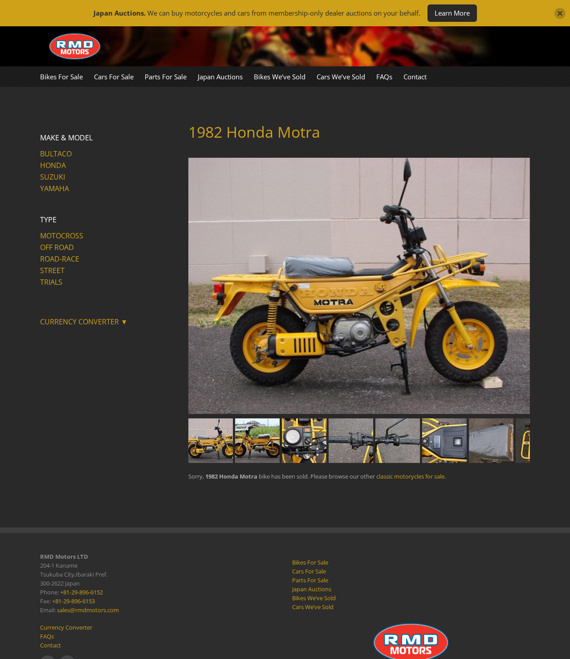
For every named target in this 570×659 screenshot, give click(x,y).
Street (52, 270)
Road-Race (59, 259)
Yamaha (54, 188)
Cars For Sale (309, 571)
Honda (53, 165)
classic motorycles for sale (410, 476)
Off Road (57, 247)
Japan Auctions (311, 589)
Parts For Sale (310, 580)
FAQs (47, 636)
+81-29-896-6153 (73, 601)
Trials (51, 282)
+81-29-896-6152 (81, 592)
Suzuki (52, 177)
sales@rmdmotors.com (88, 610)
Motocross (61, 236)
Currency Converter (66, 627)
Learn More (452, 12)
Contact (50, 645)
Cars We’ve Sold (313, 607)
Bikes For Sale (310, 562)
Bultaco (56, 154)
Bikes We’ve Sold (314, 598)
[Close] (560, 13)
